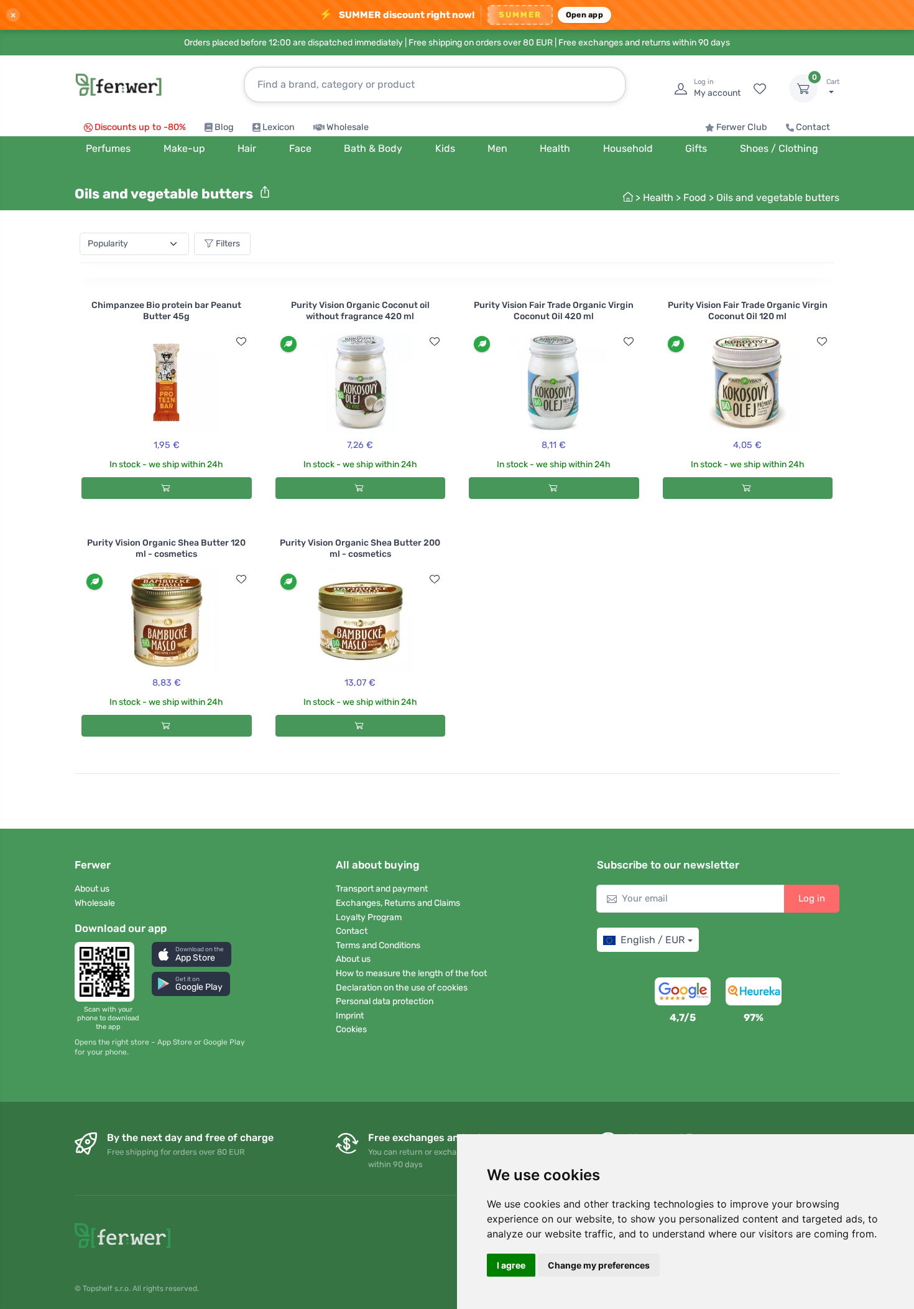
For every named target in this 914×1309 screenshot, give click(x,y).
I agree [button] (511, 1265)
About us (92, 888)
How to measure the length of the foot (411, 973)
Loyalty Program (369, 917)
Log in (811, 898)
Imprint (350, 1015)
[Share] (265, 192)
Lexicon (278, 127)
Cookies (351, 1029)
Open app (584, 14)
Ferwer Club (741, 127)
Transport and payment (382, 888)
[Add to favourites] (241, 341)
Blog (224, 127)
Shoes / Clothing (779, 148)
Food (694, 197)
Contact (813, 127)
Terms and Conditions (378, 945)
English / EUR (653, 940)
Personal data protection (384, 1001)
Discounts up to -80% (140, 127)
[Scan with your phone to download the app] (108, 972)
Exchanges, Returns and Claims (398, 903)
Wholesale (347, 127)
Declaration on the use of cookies (402, 987)
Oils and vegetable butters (777, 197)
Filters (228, 243)
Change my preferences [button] (599, 1265)
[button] (191, 954)
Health (658, 197)
